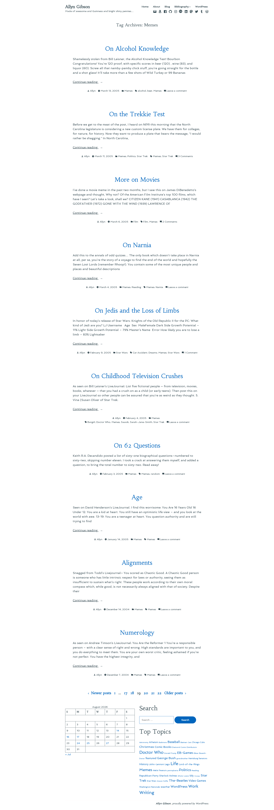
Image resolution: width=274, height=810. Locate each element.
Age (137, 497)
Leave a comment (177, 91)
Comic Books (163, 746)
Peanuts (163, 770)
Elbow (196, 753)
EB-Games (185, 753)
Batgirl (91, 422)
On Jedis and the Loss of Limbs (137, 310)
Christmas (146, 747)
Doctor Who (103, 422)
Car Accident (140, 352)
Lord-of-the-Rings (189, 764)
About (156, 7)
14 (117, 730)
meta (155, 770)
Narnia (159, 287)
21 (152, 693)
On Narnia (137, 245)
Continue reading (94, 82)
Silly (192, 775)
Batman (184, 742)
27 (107, 743)
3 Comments (185, 156)
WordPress (201, 7)
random (155, 473)
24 (78, 743)
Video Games (197, 780)
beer (149, 90)
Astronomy (143, 742)
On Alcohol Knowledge (137, 48)
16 (68, 736)
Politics (131, 156)
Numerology (137, 632)
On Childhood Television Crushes (137, 376)
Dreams (153, 352)
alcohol (142, 90)
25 (88, 743)
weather (165, 786)
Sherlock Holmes (168, 775)
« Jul (68, 754)
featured (150, 758)
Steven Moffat (162, 781)
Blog (167, 7)
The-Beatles (178, 780)
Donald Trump (170, 753)
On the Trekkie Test (137, 114)
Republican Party (149, 775)
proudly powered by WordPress (190, 803)
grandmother (182, 759)
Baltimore (163, 742)
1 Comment (191, 353)
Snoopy (197, 776)
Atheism (153, 742)
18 (132, 693)
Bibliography (182, 7)
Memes (128, 90)
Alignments (137, 562)
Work (193, 786)
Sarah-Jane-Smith (141, 422)
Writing (146, 792)
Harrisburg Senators (198, 758)
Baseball (174, 742)
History (143, 764)
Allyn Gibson (77, 6)
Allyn (93, 90)
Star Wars (122, 352)
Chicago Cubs (198, 742)
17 (126, 693)
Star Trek (142, 156)
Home (145, 7)
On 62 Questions (137, 445)
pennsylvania (172, 770)
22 (159, 693)
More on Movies (137, 179)
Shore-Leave (183, 776)
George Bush (166, 758)
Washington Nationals (149, 787)
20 (146, 693)
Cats (189, 742)
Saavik (125, 422)
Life (174, 763)
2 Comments (170, 222)
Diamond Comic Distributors (184, 747)
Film (135, 221)
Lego (167, 764)
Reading (136, 287)
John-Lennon (156, 764)
